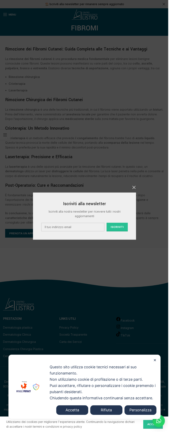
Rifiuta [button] (106, 410)
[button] (159, 421)
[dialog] (84, 387)
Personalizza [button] (140, 410)
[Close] (134, 187)
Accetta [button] (72, 410)
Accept (153, 424)
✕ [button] (154, 360)
